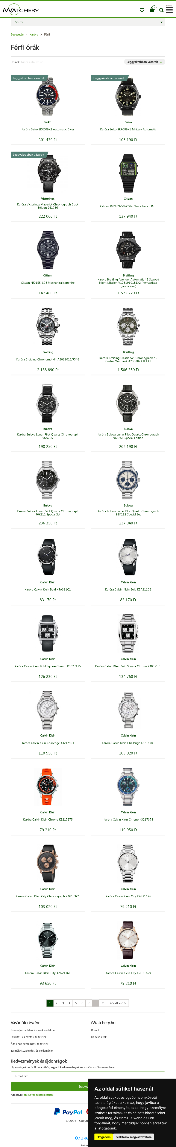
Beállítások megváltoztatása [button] (133, 1137)
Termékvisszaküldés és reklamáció (32, 1050)
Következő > (118, 1003)
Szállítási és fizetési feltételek (28, 1037)
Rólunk (95, 1030)
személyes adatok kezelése (38, 1094)
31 (103, 1003)
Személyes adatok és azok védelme (33, 1030)
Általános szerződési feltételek (29, 1043)
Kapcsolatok (98, 1037)
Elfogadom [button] (104, 1137)
